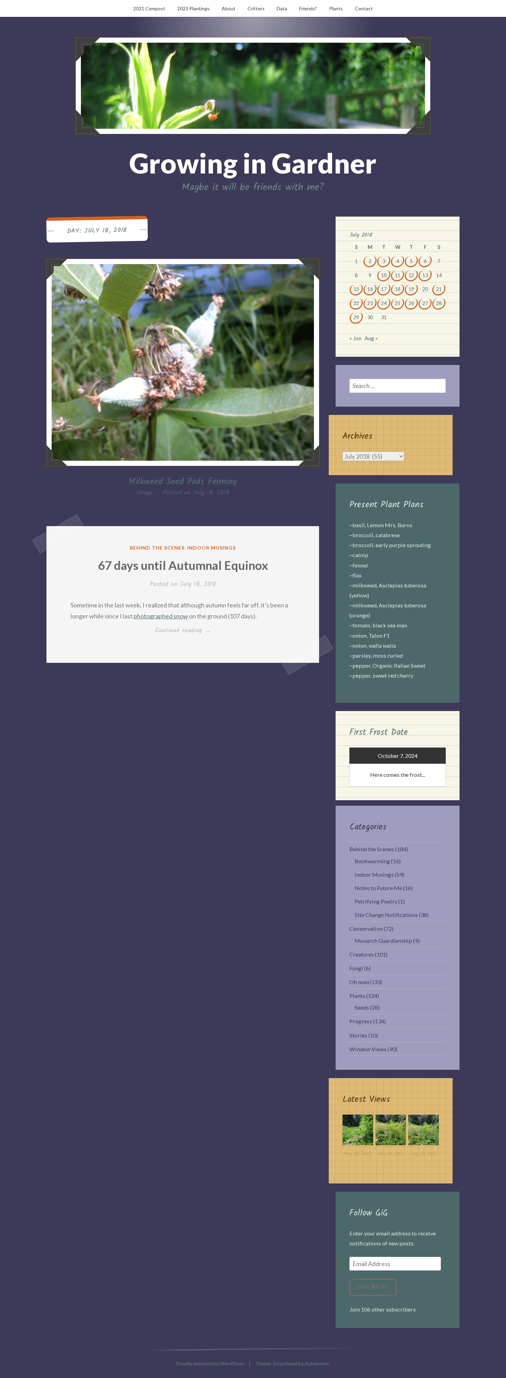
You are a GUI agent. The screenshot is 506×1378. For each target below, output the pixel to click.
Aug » (371, 338)
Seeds (362, 1007)
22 (356, 303)
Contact (364, 8)
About (228, 8)
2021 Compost (149, 8)
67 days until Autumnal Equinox (183, 565)
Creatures (361, 954)
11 (397, 275)
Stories (358, 1035)
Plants (336, 8)
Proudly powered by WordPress (210, 1363)
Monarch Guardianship (383, 940)
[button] (358, 1137)
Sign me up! (373, 1287)
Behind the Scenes (157, 548)
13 (425, 275)
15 (356, 289)
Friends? (308, 8)
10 (384, 275)
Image (144, 493)
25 (397, 303)
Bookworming (372, 861)
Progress (360, 1021)
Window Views (368, 1049)
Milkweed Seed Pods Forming (183, 482)
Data (282, 8)
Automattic (317, 1363)
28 (439, 303)
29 (356, 317)
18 (397, 289)
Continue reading (193, 630)
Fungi (356, 968)
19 (411, 289)
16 (370, 289)
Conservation (366, 928)
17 (384, 289)
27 (425, 303)
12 (411, 275)
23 (370, 303)
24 (384, 303)
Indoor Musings (211, 548)
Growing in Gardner (253, 162)
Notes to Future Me (378, 888)
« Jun (355, 338)
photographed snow (161, 616)
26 (411, 303)
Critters (256, 8)
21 (439, 289)
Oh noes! (360, 982)
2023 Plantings (193, 8)
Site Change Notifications (386, 914)
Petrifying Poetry (376, 901)
